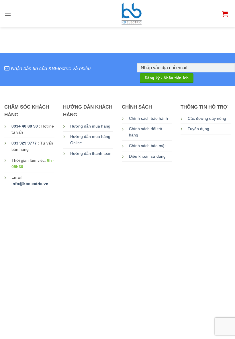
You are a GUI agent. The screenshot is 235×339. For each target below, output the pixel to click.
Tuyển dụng (198, 129)
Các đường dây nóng (207, 118)
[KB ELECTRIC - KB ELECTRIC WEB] (132, 13)
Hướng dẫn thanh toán (90, 153)
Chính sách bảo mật (147, 146)
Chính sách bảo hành (148, 118)
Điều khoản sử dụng (147, 156)
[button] (7, 14)
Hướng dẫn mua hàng (90, 126)
